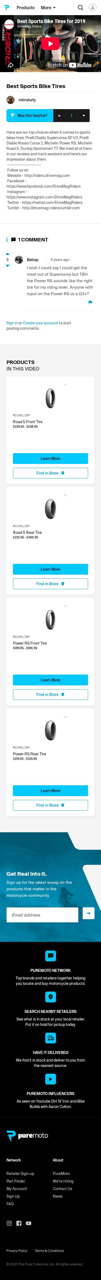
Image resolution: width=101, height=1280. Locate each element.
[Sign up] (89, 913)
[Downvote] (7, 265)
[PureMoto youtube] (31, 1223)
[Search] (80, 8)
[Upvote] (7, 254)
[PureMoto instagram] (11, 1223)
